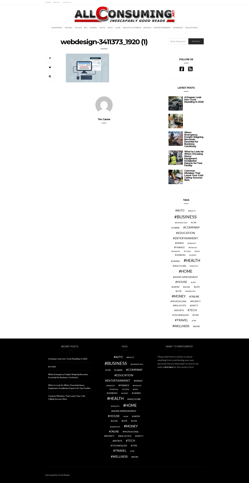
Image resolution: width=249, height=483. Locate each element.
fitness (188, 251)
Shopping (57, 28)
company (192, 227)
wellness (181, 326)
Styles (78, 28)
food (197, 251)
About (56, 2)
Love (118, 28)
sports (180, 310)
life (197, 287)
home (186, 271)
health (193, 260)
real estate (180, 305)
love (179, 291)
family (180, 243)
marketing (191, 291)
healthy (194, 266)
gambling (181, 255)
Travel (68, 28)
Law (194, 282)
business (187, 216)
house (182, 281)
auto (180, 210)
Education (191, 28)
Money (93, 28)
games (193, 255)
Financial (176, 251)
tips (196, 315)
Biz (85, 28)
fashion (192, 243)
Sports (147, 28)
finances (193, 247)
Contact (67, 2)
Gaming (176, 261)
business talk (181, 223)
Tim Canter (104, 119)
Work (197, 326)
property (196, 301)
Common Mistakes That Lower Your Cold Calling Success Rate (193, 175)
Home (48, 2)
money (180, 296)
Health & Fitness (132, 28)
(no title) (52, 366)
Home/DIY (178, 28)
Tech (110, 28)
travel (182, 320)
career (176, 228)
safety (194, 305)
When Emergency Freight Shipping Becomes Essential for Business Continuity (193, 139)
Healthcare (180, 266)
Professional (179, 301)
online (195, 296)
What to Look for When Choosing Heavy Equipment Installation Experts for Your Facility (194, 158)
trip (194, 321)
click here (168, 367)
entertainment (186, 238)
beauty (192, 211)
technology (181, 315)
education (186, 233)
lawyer (175, 287)
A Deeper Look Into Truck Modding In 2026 (194, 99)
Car (194, 222)
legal (187, 287)
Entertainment (162, 28)
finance (180, 247)
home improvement (186, 277)
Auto (102, 28)
